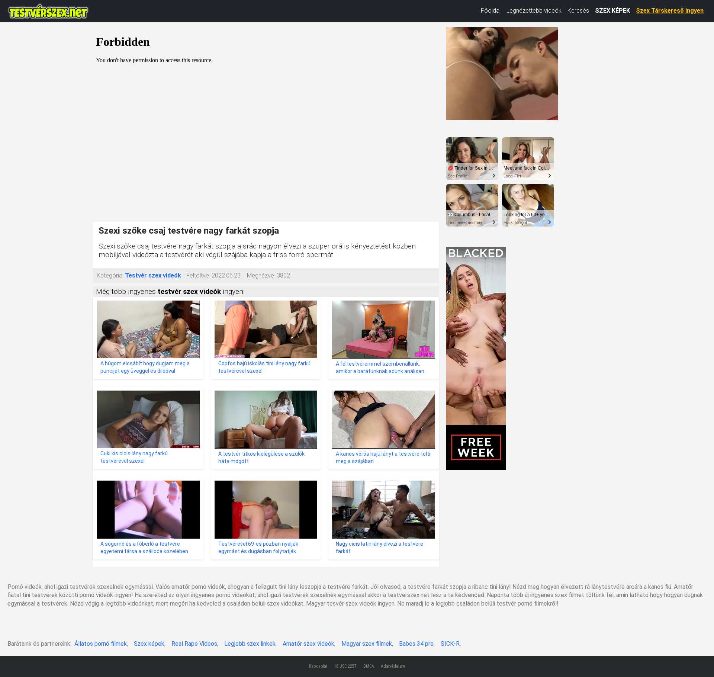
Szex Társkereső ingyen (670, 10)
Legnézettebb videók (534, 10)
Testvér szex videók (153, 275)
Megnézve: (261, 275)
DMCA (368, 666)
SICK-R (450, 643)
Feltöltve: (198, 275)
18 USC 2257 (345, 666)
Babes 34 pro (416, 643)
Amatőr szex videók (308, 643)
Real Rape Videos (194, 643)
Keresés (578, 10)
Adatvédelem (393, 666)
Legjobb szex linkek (250, 643)
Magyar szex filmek (366, 643)
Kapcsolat (318, 666)
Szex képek (149, 643)
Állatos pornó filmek (100, 643)
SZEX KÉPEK (612, 10)
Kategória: (110, 275)
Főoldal (491, 10)
